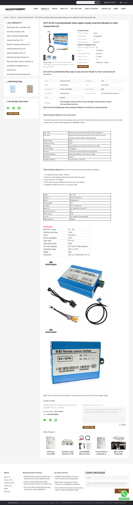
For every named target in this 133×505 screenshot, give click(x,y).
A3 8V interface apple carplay (98, 395)
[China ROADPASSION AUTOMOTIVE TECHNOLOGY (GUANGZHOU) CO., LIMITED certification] (12, 89)
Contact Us (106, 9)
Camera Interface (13, 40)
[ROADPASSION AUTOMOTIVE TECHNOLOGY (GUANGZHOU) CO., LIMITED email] (9, 108)
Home (36, 9)
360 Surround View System (16, 57)
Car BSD (10, 70)
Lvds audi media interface (79, 395)
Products (45, 9)
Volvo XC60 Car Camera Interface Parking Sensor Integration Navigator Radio (69, 489)
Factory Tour (76, 9)
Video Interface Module (25, 17)
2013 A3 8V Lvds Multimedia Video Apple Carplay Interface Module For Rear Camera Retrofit (58, 65)
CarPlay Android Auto (14, 49)
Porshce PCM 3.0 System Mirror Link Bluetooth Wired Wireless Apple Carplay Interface (101, 453)
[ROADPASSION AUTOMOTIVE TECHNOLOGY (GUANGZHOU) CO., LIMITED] (15, 9)
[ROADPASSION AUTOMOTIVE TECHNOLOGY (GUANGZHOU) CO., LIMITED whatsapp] (14, 108)
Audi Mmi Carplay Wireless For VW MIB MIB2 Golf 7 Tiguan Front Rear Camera (67, 453)
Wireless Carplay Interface (16, 44)
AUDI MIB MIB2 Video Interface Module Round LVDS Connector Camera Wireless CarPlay (84, 453)
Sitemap (7, 491)
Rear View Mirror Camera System (19, 62)
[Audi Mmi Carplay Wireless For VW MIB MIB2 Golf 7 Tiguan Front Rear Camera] (67, 442)
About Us (64, 9)
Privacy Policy (12, 503)
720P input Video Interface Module (58, 395)
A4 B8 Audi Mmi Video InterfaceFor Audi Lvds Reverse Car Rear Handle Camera (37, 478)
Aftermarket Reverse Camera (17, 74)
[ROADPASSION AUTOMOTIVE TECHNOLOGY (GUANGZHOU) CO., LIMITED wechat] (20, 108)
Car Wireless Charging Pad (16, 66)
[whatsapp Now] (124, 495)
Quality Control (91, 9)
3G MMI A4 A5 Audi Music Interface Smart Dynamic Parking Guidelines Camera (67, 478)
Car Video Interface (14, 32)
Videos (54, 9)
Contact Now (83, 66)
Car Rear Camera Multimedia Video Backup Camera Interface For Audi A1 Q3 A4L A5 (37, 483)
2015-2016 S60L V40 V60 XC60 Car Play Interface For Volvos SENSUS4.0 (37, 488)
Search (97, 2)
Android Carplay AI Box (15, 53)
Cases (123, 9)
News (116, 9)
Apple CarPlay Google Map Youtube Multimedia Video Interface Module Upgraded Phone (118, 453)
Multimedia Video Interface (17, 27)
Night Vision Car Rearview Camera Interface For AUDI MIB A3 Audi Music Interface (67, 483)
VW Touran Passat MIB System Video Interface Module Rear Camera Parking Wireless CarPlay (51, 453)
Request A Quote (110, 2)
